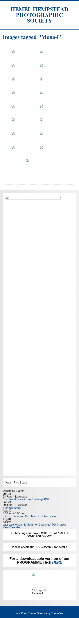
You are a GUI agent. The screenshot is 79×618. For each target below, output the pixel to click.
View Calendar (11, 527)
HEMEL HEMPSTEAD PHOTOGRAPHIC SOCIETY (39, 14)
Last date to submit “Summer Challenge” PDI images (34, 524)
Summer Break (12, 507)
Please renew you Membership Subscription (29, 516)
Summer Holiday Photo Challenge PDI (26, 499)
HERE (57, 562)
